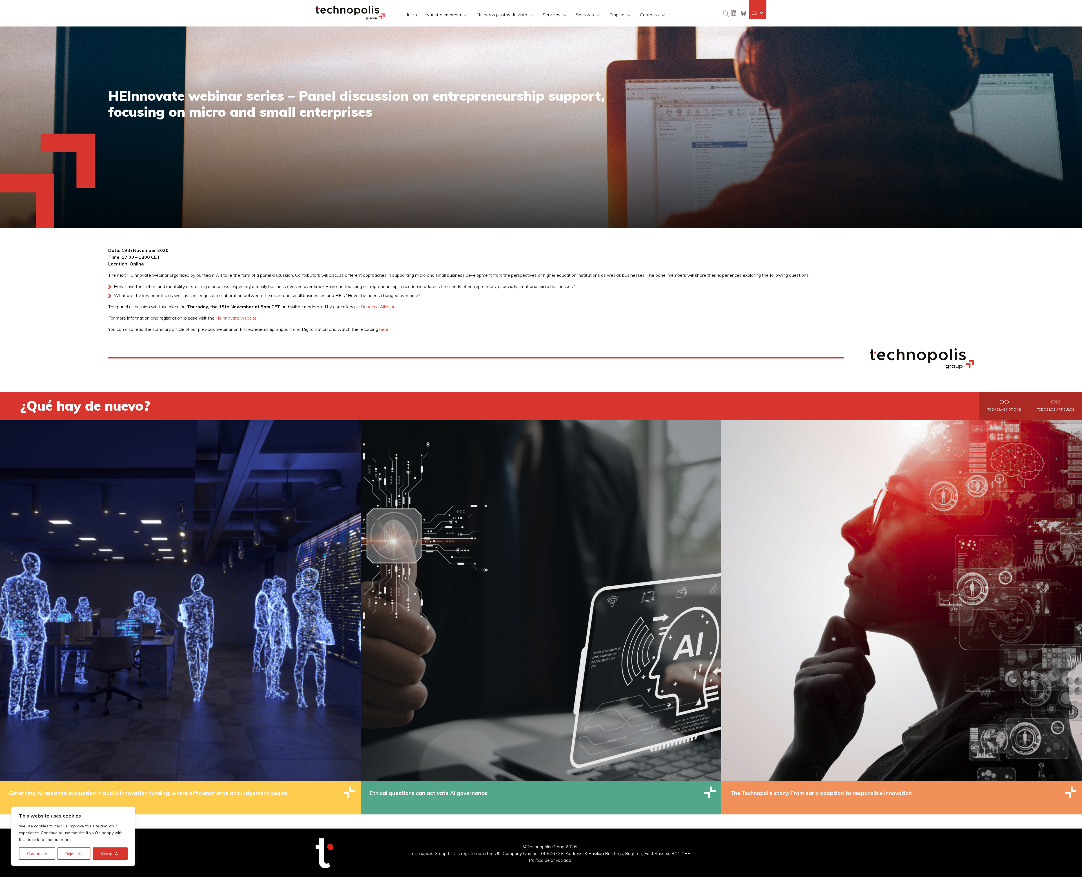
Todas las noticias (1004, 409)
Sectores (585, 14)
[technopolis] (350, 18)
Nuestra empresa (443, 14)
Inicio (412, 14)
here (383, 329)
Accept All (110, 853)
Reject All (73, 853)
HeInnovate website (236, 318)
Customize (37, 853)
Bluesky (743, 13)
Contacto (649, 14)
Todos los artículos (1055, 409)
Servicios (551, 14)
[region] (73, 836)
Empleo (616, 14)
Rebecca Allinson (378, 306)
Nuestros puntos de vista (501, 14)
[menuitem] (757, 13)
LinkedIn (733, 13)
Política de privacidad (550, 860)
